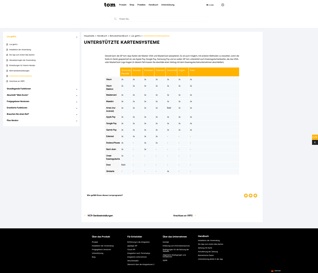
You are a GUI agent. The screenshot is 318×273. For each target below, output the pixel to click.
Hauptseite (89, 36)
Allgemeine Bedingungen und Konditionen (174, 256)
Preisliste (141, 5)
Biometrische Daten (206, 255)
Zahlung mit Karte (205, 248)
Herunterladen (133, 261)
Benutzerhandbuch (119, 36)
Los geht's (136, 36)
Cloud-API (131, 249)
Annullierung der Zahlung (208, 252)
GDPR (165, 260)
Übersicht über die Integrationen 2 (140, 264)
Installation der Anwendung (103, 246)
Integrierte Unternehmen (137, 257)
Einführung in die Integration (138, 242)
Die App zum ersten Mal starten (210, 244)
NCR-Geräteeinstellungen (100, 215)
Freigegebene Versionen (101, 249)
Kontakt (166, 242)
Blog (93, 257)
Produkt (122, 5)
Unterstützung (167, 5)
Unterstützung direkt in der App (210, 259)
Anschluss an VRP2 (183, 215)
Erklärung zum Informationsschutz (176, 246)
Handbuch (153, 5)
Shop (132, 5)
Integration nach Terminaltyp (138, 253)
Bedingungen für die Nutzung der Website (176, 250)
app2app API (132, 246)
